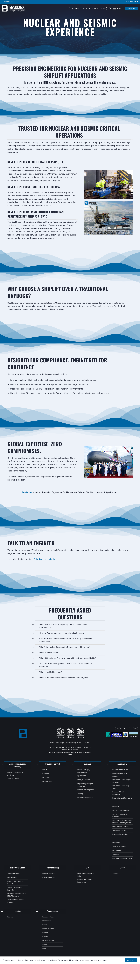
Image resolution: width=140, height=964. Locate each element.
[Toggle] (33, 625)
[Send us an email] (131, 2)
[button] (117, 8)
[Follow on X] (129, 2)
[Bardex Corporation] (13, 8)
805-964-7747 (9, 2)
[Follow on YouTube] (137, 2)
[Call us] (133, 2)
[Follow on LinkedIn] (135, 2)
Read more (27, 492)
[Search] (110, 8)
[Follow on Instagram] (126, 2)
